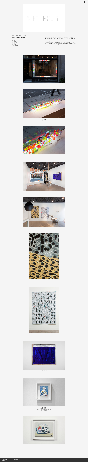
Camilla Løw (14, 43)
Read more (4, 460)
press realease (16, 48)
